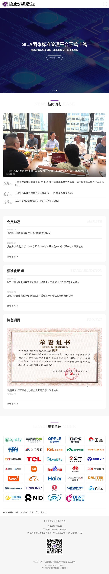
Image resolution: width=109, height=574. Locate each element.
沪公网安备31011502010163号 (54, 568)
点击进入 (53, 57)
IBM (36, 512)
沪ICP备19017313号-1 (54, 565)
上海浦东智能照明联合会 (56, 562)
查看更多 (11, 257)
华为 (31, 512)
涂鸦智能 (24, 512)
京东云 (43, 512)
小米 (16, 512)
